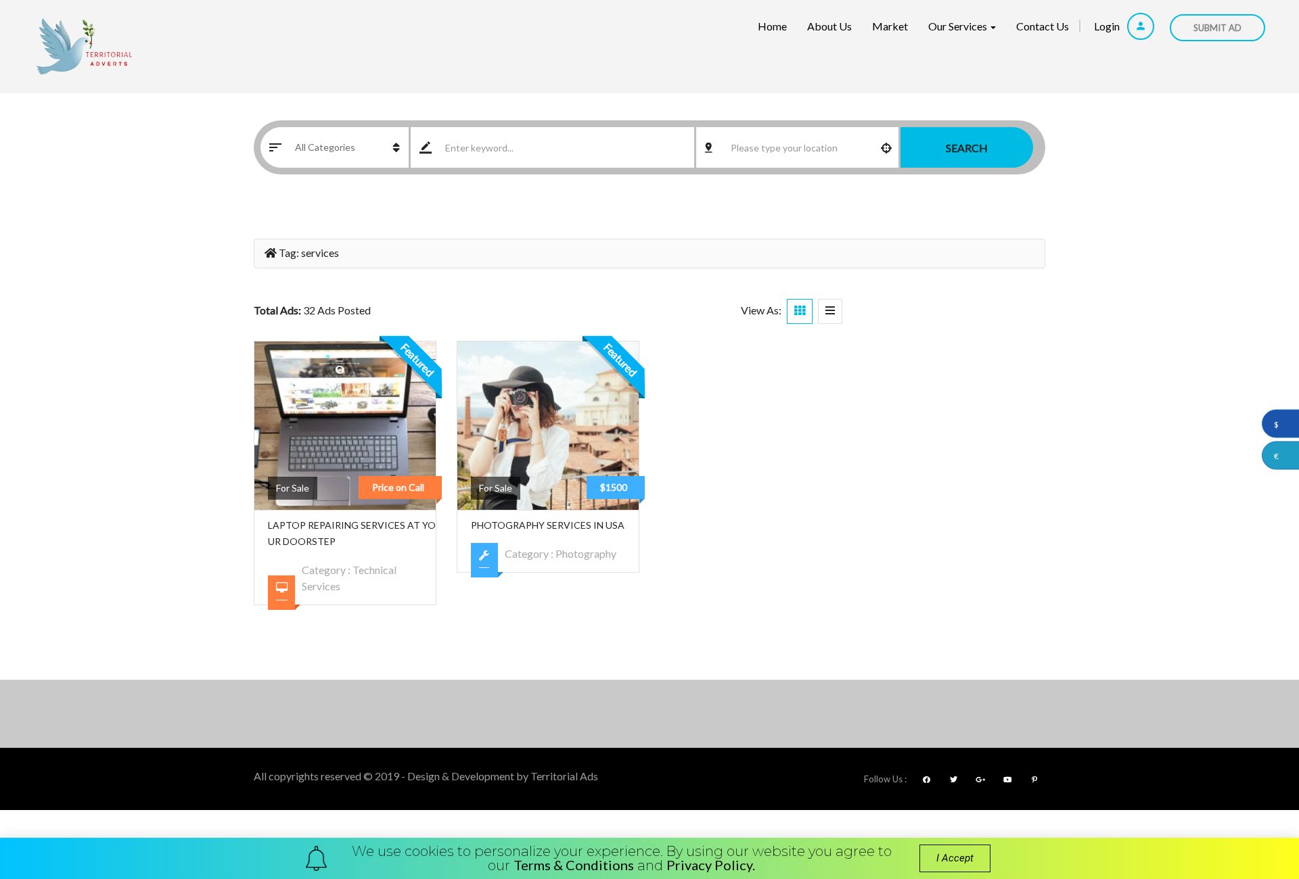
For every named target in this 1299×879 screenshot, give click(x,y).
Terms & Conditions (574, 865)
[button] (954, 858)
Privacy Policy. (710, 865)
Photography (585, 553)
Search (967, 147)
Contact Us (1042, 26)
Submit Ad (1217, 27)
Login (1108, 26)
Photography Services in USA (547, 525)
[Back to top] (1255, 794)
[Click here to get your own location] (886, 147)
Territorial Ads (564, 775)
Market (890, 26)
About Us (829, 26)
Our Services (958, 26)
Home (772, 26)
